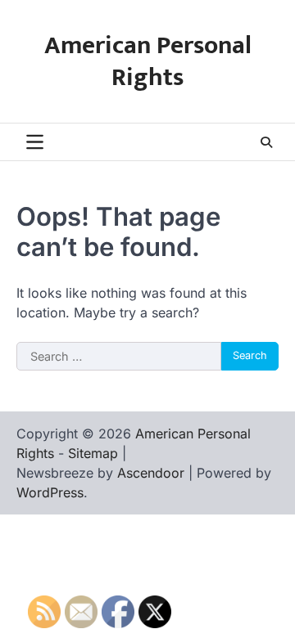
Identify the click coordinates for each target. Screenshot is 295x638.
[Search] (266, 142)
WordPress (50, 492)
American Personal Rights (148, 62)
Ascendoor (150, 473)
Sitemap (93, 453)
